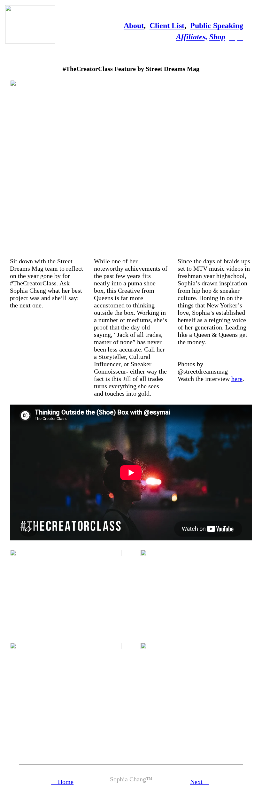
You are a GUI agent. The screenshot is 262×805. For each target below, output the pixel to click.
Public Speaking (216, 25)
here (237, 378)
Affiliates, (191, 37)
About (134, 25)
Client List (167, 25)
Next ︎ (199, 781)
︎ (240, 37)
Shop (217, 37)
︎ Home (62, 781)
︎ (232, 37)
